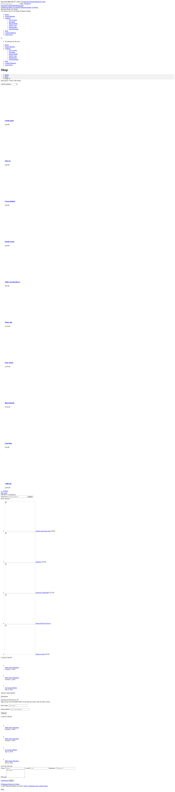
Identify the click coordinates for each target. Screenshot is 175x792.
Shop (6, 77)
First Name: (5, 705)
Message (3, 777)
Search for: (4, 497)
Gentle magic (9, 120)
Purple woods (9, 241)
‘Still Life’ (8, 483)
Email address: (6, 709)
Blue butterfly (9, 403)
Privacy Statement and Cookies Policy (36, 786)
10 (7, 491)
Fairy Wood (9, 363)
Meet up (8, 161)
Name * (3, 768)
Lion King (8, 443)
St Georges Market (11, 688)
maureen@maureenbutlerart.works (34, 2)
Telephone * (52, 768)
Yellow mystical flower (12, 282)
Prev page (4, 493)
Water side (8, 322)
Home (7, 75)
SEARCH (27, 3)
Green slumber (10, 201)
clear (6, 780)
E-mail (27, 768)
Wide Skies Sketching (12, 667)
